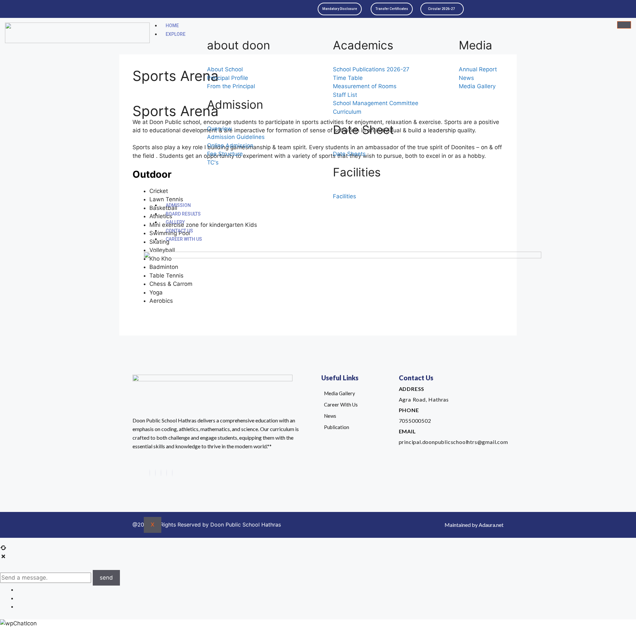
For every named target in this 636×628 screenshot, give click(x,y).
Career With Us (184, 239)
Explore (176, 34)
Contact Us (179, 230)
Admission (178, 205)
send (106, 577)
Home (172, 25)
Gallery (175, 222)
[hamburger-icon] (624, 25)
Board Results (183, 214)
